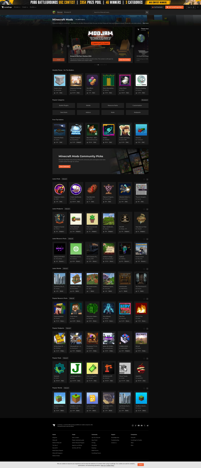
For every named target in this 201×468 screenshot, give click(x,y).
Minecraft (54, 440)
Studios (32, 7)
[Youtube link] (139, 425)
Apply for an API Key (77, 445)
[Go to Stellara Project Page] (108, 134)
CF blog (93, 442)
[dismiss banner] (198, 2)
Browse (16, 7)
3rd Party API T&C (76, 448)
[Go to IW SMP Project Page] (125, 223)
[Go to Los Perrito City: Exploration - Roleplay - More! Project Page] (59, 283)
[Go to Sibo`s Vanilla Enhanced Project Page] (108, 223)
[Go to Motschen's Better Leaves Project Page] (92, 312)
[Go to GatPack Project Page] (125, 253)
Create (24, 7)
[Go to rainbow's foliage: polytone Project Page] (108, 253)
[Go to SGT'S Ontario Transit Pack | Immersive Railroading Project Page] (92, 253)
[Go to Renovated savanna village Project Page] (92, 283)
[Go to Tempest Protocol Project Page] (76, 134)
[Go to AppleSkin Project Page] (141, 372)
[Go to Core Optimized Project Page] (76, 223)
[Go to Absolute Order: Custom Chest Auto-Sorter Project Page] (125, 193)
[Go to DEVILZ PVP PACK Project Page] (59, 253)
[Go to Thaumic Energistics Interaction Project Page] (141, 193)
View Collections (64, 166)
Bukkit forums (95, 450)
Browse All (67, 12)
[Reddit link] (148, 425)
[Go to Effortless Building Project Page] (141, 84)
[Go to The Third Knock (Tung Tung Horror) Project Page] (141, 283)
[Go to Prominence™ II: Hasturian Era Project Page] (92, 342)
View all (64, 179)
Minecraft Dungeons (57, 453)
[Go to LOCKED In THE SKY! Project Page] (76, 283)
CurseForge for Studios (136, 440)
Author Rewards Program (78, 442)
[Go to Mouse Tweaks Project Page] (125, 372)
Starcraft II (55, 448)
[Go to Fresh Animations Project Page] (59, 312)
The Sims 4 (55, 445)
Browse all (145, 100)
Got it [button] (140, 464)
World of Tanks (56, 455)
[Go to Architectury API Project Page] (108, 372)
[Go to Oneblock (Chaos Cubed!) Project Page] (59, 402)
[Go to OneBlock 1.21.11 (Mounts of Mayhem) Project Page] (76, 402)
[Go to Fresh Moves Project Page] (76, 312)
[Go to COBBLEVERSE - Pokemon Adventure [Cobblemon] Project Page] (125, 342)
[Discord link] (142, 425)
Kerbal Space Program (57, 450)
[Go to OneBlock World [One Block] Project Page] (141, 402)
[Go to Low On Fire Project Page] (141, 312)
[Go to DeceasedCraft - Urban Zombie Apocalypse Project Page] (76, 342)
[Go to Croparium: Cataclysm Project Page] (59, 193)
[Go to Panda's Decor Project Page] (59, 84)
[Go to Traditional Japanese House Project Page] (108, 283)
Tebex (132, 442)
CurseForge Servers (96, 453)
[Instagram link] (133, 425)
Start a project (75, 437)
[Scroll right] (147, 179)
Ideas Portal (94, 440)
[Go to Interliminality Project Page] (125, 283)
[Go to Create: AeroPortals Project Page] (76, 193)
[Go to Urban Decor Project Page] (125, 84)
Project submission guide (78, 440)
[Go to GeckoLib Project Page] (59, 372)
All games (54, 437)
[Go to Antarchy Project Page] (141, 134)
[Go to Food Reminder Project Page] (92, 193)
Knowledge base (115, 437)
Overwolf (133, 437)
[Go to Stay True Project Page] (125, 312)
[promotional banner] (100, 2)
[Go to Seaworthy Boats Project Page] (59, 134)
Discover (60, 12)
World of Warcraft (56, 442)
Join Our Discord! (96, 437)
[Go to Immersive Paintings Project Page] (76, 84)
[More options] (197, 7)
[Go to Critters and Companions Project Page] (125, 134)
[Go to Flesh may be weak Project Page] (92, 223)
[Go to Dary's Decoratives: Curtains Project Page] (108, 84)
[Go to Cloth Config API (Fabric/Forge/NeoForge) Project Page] (92, 372)
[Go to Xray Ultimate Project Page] (108, 312)
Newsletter (94, 445)
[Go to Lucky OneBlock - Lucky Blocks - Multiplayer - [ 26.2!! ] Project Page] (92, 402)
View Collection (120, 59)
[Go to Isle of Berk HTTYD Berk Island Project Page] (108, 402)
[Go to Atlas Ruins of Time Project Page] (141, 223)
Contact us (114, 442)
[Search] (147, 12)
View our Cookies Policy (107, 465)
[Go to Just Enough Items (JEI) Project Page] (76, 372)
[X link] (145, 425)
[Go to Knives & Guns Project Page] (141, 253)
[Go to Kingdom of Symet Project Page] (59, 223)
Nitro (132, 445)
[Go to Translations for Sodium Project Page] (76, 253)
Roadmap (94, 448)
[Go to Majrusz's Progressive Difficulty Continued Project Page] (108, 193)
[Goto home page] (7, 7)
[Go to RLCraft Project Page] (141, 342)
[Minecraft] (54, 12)
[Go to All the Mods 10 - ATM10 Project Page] (59, 342)
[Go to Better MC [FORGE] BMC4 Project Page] (108, 342)
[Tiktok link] (136, 425)
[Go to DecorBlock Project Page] (92, 84)
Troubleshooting (115, 440)
